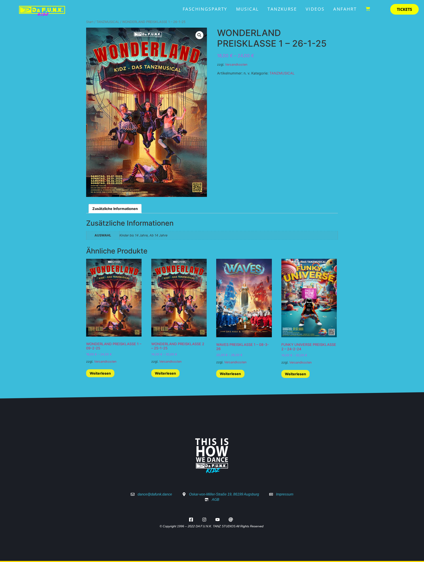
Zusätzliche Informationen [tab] (115, 208)
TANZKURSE (282, 9)
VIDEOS (315, 9)
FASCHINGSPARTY (205, 9)
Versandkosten (236, 64)
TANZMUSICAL (107, 22)
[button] (199, 35)
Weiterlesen (100, 373)
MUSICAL (247, 9)
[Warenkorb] (367, 6)
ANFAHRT (345, 9)
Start (89, 22)
